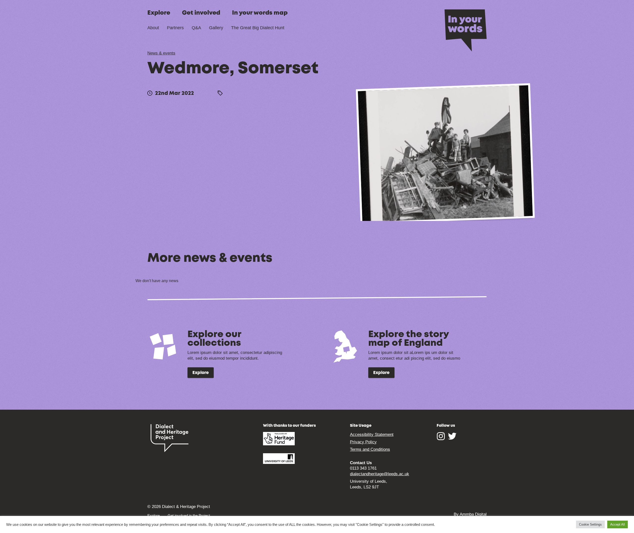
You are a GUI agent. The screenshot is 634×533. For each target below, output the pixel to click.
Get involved (201, 13)
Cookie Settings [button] (590, 524)
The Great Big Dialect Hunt (257, 27)
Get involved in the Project (189, 515)
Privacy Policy (363, 442)
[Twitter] (452, 438)
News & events (161, 53)
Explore (158, 13)
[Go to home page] (466, 30)
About (153, 27)
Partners (175, 27)
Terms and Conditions (370, 449)
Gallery (216, 27)
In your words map (260, 13)
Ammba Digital (473, 514)
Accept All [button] (617, 524)
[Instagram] (441, 438)
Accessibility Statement (372, 434)
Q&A (196, 27)
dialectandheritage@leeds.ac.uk (379, 474)
